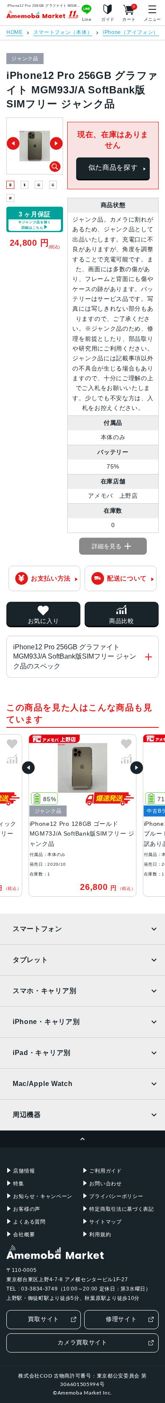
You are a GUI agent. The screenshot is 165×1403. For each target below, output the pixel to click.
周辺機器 (27, 1114)
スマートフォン (37, 928)
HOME (14, 32)
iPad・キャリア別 (42, 1052)
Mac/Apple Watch (43, 1083)
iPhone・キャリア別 (46, 1021)
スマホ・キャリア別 (44, 990)
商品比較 (121, 620)
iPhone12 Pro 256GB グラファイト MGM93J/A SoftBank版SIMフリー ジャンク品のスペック (74, 656)
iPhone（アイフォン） (131, 32)
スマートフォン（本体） (63, 32)
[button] (28, 767)
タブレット (30, 959)
